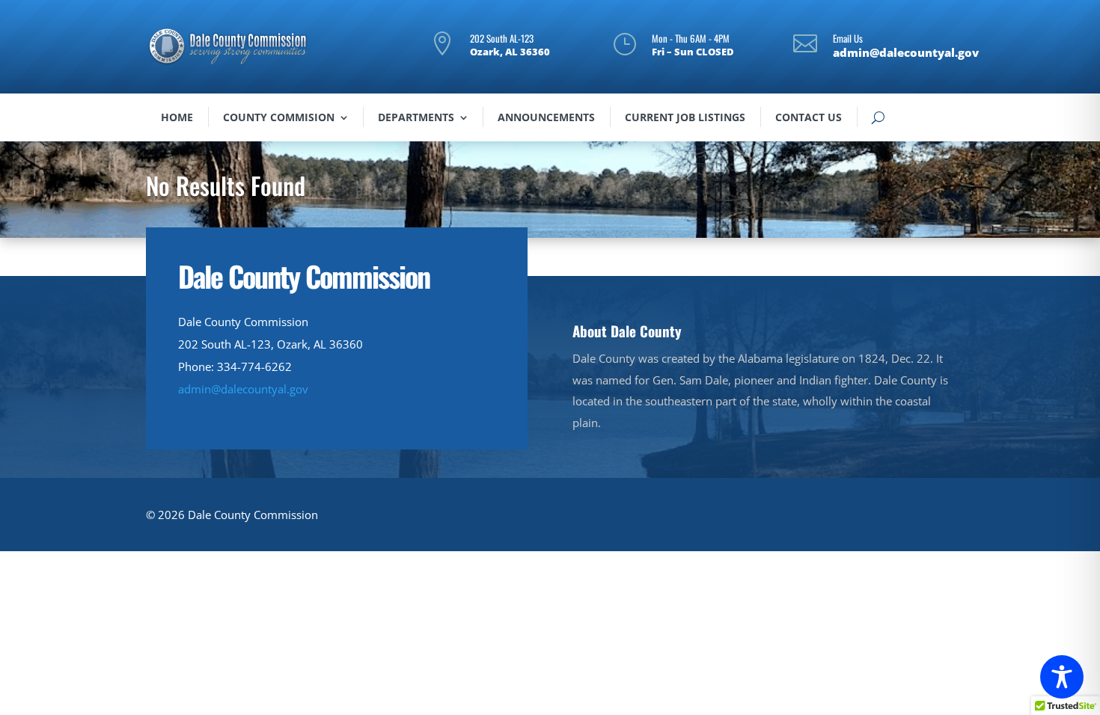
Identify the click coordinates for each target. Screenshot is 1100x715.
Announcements (546, 117)
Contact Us (808, 117)
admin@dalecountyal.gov (243, 388)
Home (177, 117)
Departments (416, 117)
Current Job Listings (685, 117)
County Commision (278, 117)
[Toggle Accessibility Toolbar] (1062, 677)
